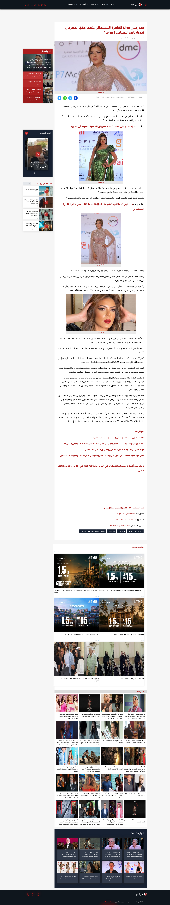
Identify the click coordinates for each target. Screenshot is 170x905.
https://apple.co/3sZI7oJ (126, 520)
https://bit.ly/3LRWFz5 (120, 525)
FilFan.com (143, 902)
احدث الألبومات (45, 133)
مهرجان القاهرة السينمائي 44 (96, 531)
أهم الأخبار (46, 51)
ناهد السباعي (111, 531)
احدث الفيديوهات (39, 183)
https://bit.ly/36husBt (126, 514)
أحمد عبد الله (139, 531)
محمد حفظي (121, 531)
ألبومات (83, 4)
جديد (103, 4)
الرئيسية (114, 4)
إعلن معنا (108, 902)
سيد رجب (130, 531)
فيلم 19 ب (83, 531)
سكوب (93, 4)
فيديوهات (71, 4)
